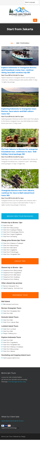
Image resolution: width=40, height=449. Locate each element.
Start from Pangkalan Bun (11, 254)
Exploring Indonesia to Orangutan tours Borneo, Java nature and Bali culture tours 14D (18, 111)
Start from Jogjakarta (10, 250)
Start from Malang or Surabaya (13, 243)
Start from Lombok (9, 329)
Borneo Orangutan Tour (11, 286)
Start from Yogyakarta (10, 342)
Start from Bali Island (10, 248)
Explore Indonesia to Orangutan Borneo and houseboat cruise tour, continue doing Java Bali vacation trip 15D (18, 70)
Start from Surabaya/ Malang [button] (12, 230)
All (12, 43)
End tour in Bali (22, 43)
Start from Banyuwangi (10, 245)
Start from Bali (8, 313)
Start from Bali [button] (8, 225)
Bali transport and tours (10, 304)
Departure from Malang (11, 279)
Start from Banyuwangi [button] (10, 228)
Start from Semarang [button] (10, 236)
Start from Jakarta (9, 351)
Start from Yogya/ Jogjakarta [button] (12, 234)
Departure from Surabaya (11, 277)
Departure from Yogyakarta (12, 272)
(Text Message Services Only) (17, 382)
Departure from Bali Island (11, 275)
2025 (2, 421)
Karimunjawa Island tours (11, 358)
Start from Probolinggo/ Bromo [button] (13, 232)
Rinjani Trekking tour (10, 333)
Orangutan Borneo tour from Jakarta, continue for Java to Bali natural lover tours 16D (18, 192)
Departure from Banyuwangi (12, 270)
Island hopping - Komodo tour (13, 288)
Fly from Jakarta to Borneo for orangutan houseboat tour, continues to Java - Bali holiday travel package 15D (19, 151)
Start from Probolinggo (10, 252)
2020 (6, 421)
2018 (14, 421)
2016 (21, 421)
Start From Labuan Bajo (11, 322)
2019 (10, 421)
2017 (18, 421)
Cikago (23, 436)
